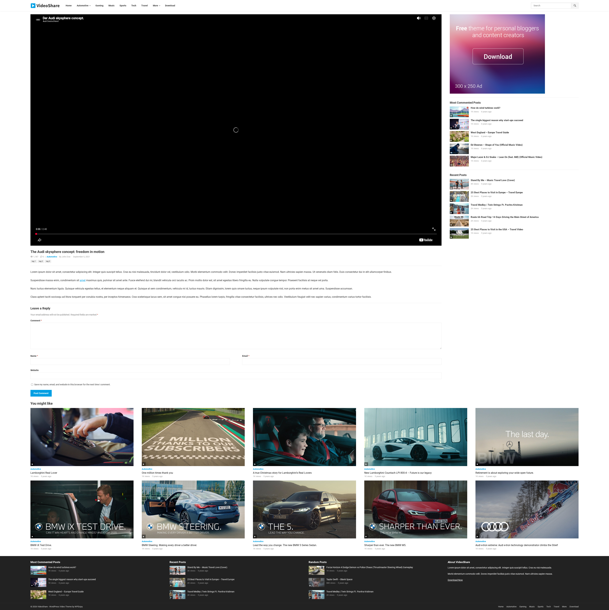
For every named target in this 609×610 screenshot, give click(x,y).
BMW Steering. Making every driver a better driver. (169, 545)
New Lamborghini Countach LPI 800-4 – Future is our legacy (398, 472)
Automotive (52, 256)
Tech (548, 606)
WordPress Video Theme (60, 606)
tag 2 (41, 261)
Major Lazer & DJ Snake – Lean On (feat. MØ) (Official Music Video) (506, 157)
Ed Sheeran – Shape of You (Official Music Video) (497, 144)
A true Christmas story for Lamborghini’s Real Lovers (282, 472)
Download (574, 606)
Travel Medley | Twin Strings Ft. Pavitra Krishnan (497, 204)
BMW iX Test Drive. (41, 545)
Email (245, 356)
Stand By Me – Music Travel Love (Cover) (493, 180)
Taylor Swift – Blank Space (339, 579)
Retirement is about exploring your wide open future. (504, 472)
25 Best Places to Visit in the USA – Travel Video (497, 229)
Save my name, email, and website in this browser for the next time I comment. (72, 384)
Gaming (522, 606)
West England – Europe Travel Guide (490, 132)
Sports (541, 606)
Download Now (455, 580)
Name (34, 356)
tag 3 (48, 261)
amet (82, 280)
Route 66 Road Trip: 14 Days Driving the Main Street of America (505, 217)
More (564, 606)
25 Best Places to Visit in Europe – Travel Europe (497, 192)
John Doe (66, 256)
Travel (556, 606)
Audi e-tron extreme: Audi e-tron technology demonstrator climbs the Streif (516, 545)
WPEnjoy (79, 606)
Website (34, 370)
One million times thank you (157, 472)
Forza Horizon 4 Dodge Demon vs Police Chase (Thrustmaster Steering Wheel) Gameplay (369, 567)
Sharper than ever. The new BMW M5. (385, 545)
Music (532, 606)
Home (501, 606)
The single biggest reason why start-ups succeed (497, 120)
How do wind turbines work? (485, 107)
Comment (36, 320)
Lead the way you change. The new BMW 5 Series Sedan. (285, 545)
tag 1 (34, 261)
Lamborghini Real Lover (43, 472)
